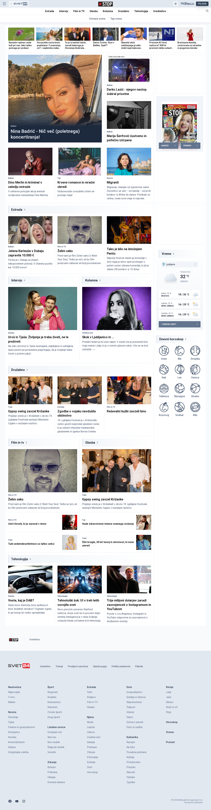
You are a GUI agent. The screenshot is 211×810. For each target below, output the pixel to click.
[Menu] (4, 4)
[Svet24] (19, 4)
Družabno (18, 369)
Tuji (59, 178)
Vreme (166, 253)
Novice (110, 178)
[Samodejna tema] (175, 3)
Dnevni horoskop (171, 339)
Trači (10, 407)
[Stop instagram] (24, 801)
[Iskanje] (207, 11)
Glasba (11, 333)
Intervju (16, 280)
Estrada (16, 209)
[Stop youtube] (17, 801)
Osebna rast (87, 333)
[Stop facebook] (10, 801)
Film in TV (61, 247)
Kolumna (91, 280)
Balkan (13, 126)
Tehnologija (19, 559)
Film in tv (17, 442)
